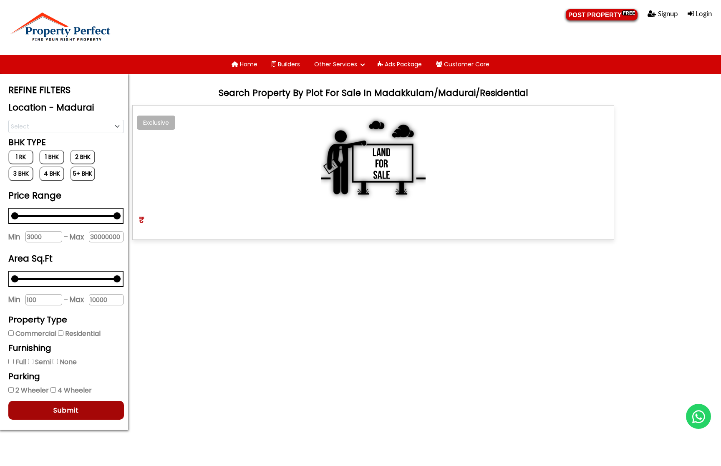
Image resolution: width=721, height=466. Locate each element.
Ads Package (402, 64)
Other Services (335, 64)
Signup (667, 14)
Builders (288, 64)
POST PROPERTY (601, 14)
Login (703, 14)
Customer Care (465, 64)
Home (247, 64)
